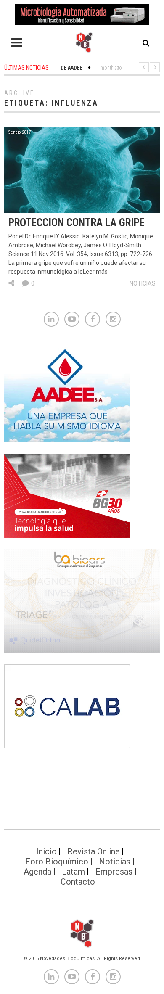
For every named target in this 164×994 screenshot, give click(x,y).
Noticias (143, 283)
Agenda (37, 872)
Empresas (113, 872)
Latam (73, 872)
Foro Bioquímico (56, 862)
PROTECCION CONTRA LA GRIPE (76, 223)
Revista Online (93, 851)
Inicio (46, 851)
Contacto (78, 882)
